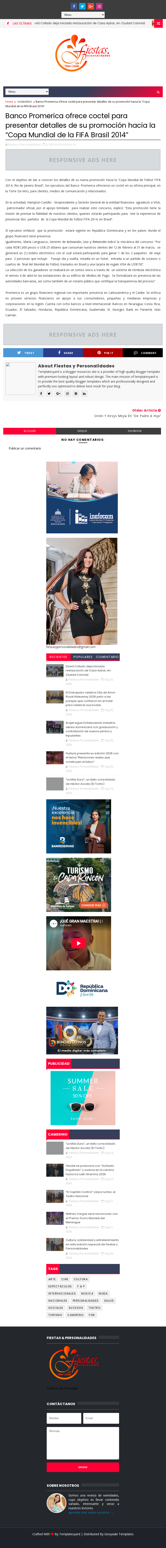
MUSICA (87, 1293)
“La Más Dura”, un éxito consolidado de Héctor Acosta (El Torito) (90, 781)
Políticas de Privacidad (62, 1388)
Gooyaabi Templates (119, 1534)
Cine (65, 1279)
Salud (109, 1300)
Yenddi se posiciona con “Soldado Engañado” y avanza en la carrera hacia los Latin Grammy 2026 (90, 1170)
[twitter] (82, 6)
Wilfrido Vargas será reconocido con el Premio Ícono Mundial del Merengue (92, 1218)
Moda (103, 1293)
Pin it (108, 353)
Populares (83, 657)
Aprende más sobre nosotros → (91, 1512)
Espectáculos (60, 1286)
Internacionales (62, 1293)
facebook (135, 431)
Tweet (29, 353)
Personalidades (86, 1300)
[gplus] (91, 6)
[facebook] (74, 6)
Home (9, 101)
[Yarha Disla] (82, 1540)
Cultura (81, 1279)
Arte (52, 1279)
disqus (82, 431)
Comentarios (107, 657)
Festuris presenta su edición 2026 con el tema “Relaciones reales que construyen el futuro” (92, 757)
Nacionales (57, 1300)
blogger (30, 431)
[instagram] (99, 6)
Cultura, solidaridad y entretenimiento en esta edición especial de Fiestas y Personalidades (92, 1244)
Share (68, 353)
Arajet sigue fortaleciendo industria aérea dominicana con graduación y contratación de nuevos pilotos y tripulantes (92, 729)
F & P (81, 1286)
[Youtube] (65, 4)
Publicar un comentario (25, 448)
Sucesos (76, 1308)
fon (92, 1315)
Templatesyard (69, 1534)
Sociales (55, 1308)
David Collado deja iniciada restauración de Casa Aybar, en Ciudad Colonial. (68, 23)
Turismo (55, 1315)
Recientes (58, 657)
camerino (75, 1315)
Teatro (94, 1308)
